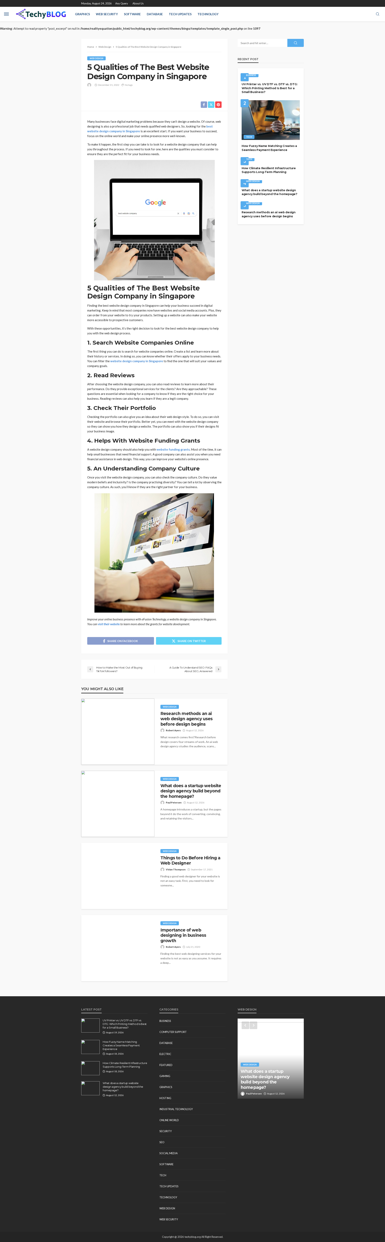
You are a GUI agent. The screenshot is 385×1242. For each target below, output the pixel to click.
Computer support (173, 1032)
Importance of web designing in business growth (183, 935)
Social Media (168, 1153)
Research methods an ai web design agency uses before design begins (186, 719)
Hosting (165, 1098)
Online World (169, 1120)
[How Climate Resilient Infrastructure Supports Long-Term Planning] (90, 1068)
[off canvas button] (6, 14)
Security (165, 1131)
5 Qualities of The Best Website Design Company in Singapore (271, 1082)
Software (132, 14)
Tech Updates (180, 14)
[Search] (377, 14)
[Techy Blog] (41, 14)
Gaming (164, 1076)
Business (251, 75)
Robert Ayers (173, 730)
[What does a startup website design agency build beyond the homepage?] (117, 804)
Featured (165, 1065)
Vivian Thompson (175, 869)
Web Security (107, 14)
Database (155, 14)
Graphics (82, 14)
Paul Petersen (173, 802)
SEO (161, 1142)
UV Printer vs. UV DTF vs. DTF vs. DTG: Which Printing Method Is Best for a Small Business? (269, 88)
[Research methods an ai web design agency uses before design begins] (117, 732)
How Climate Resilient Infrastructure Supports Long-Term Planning (269, 170)
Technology (208, 14)
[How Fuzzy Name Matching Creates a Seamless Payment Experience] (271, 120)
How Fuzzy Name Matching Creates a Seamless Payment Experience (269, 148)
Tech (249, 137)
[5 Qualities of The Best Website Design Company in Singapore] (271, 1058)
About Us (138, 3)
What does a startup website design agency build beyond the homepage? (190, 791)
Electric (165, 1054)
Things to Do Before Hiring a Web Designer (190, 860)
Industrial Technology (176, 1109)
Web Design (96, 58)
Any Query (121, 3)
